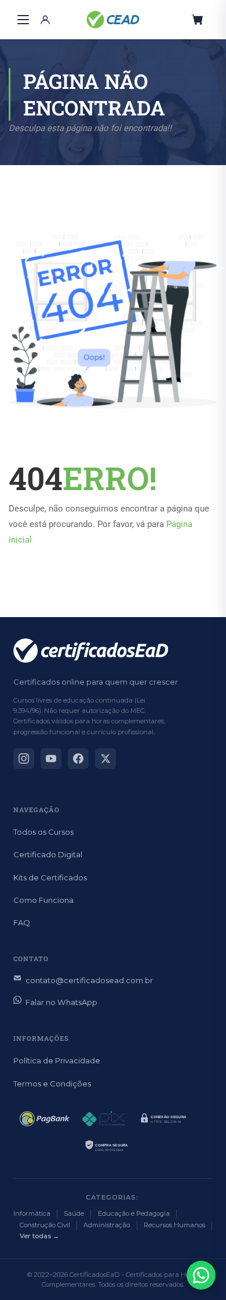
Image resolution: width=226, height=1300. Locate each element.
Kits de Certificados (50, 877)
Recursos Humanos (174, 1225)
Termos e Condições (52, 1083)
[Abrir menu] (23, 19)
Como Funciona (43, 900)
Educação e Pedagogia (134, 1213)
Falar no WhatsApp (61, 1002)
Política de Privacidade (56, 1060)
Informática (31, 1213)
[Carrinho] (198, 20)
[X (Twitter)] (105, 758)
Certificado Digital (47, 854)
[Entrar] (45, 19)
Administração (106, 1225)
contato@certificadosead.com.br (89, 980)
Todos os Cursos (43, 831)
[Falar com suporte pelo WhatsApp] (201, 1275)
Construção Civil (45, 1225)
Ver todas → (39, 1236)
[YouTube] (51, 758)
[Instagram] (23, 758)
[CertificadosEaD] (113, 19)
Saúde (74, 1213)
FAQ (21, 922)
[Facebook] (78, 758)
